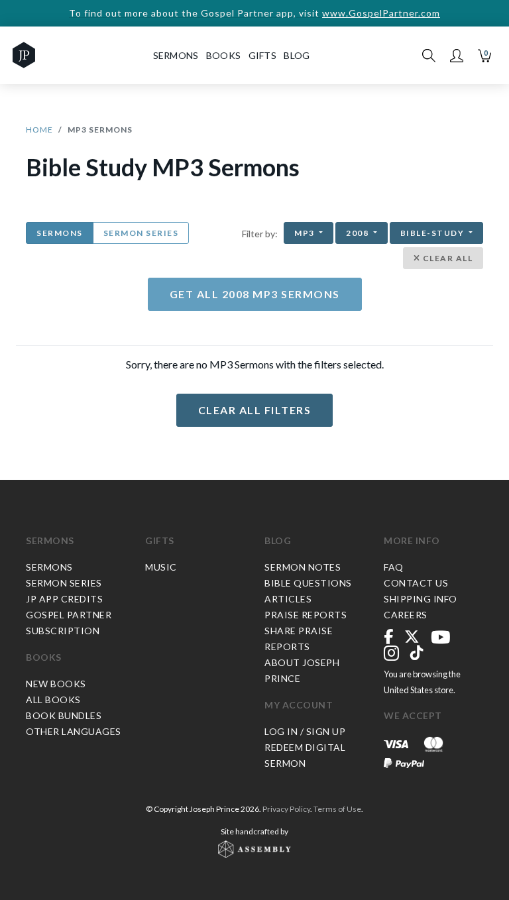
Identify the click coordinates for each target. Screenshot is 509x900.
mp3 (305, 233)
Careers (405, 614)
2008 (358, 233)
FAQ (394, 567)
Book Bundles (63, 715)
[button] (457, 55)
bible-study (433, 233)
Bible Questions (308, 583)
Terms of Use (337, 809)
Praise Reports (305, 614)
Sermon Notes (302, 567)
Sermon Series (141, 233)
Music (161, 567)
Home (39, 130)
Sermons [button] (176, 55)
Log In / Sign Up (304, 731)
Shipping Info (420, 598)
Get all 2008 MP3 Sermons (255, 294)
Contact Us (416, 583)
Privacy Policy (286, 809)
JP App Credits (64, 598)
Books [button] (223, 55)
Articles (287, 598)
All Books (53, 699)
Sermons (59, 233)
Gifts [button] (263, 55)
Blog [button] (297, 55)
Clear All (446, 258)
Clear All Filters (254, 410)
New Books (56, 683)
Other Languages (73, 731)
